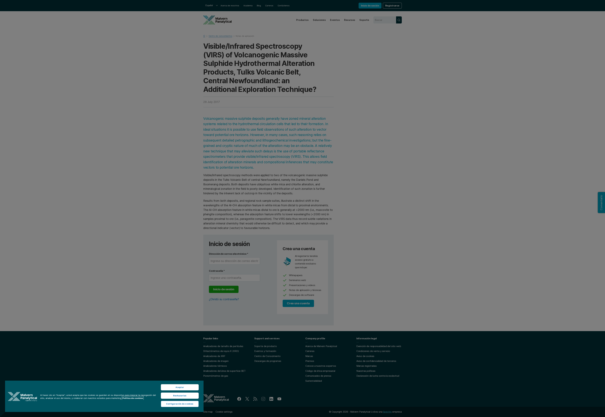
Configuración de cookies (179, 404)
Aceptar (180, 387)
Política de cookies (132, 398)
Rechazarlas (179, 395)
